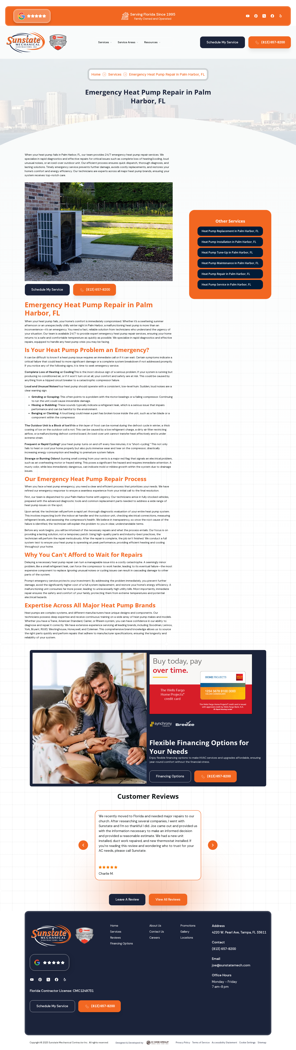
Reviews (115, 937)
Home (96, 74)
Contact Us (156, 931)
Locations (186, 937)
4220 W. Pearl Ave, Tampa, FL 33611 (239, 932)
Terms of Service (201, 1042)
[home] (25, 42)
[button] (105, 42)
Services (114, 74)
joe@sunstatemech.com (231, 965)
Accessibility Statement (224, 1042)
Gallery (184, 931)
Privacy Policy (183, 1042)
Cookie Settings (247, 1042)
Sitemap (262, 1042)
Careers (154, 937)
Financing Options (121, 943)
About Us (155, 925)
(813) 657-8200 (224, 949)
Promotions (187, 925)
